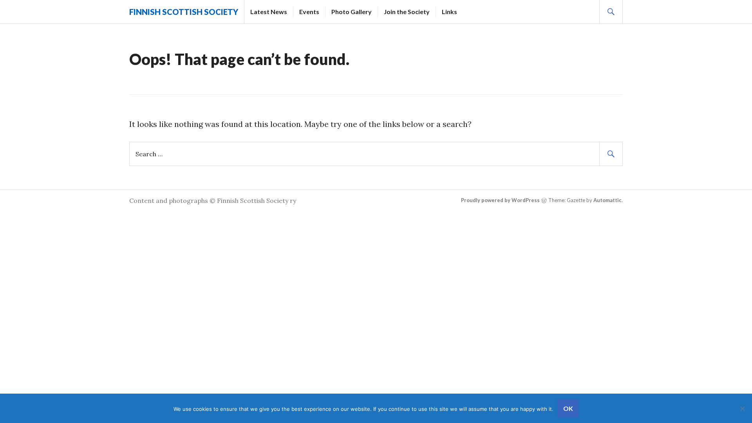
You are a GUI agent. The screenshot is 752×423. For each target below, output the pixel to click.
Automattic (607, 200)
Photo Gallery (351, 11)
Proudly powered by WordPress (500, 200)
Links (449, 11)
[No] (742, 408)
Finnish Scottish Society (183, 11)
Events (309, 11)
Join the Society (407, 11)
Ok (568, 408)
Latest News (268, 11)
